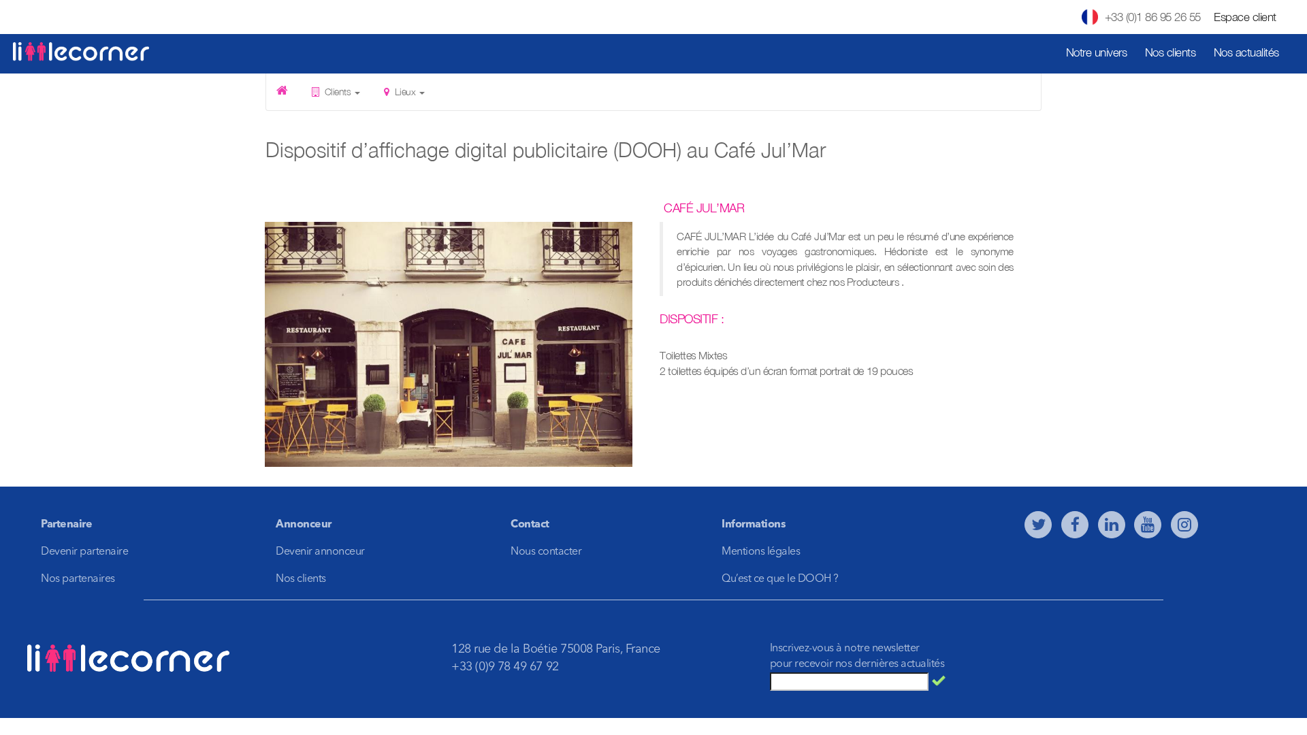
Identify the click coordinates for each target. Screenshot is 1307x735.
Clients (337, 91)
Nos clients (1170, 52)
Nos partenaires (78, 579)
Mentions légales (761, 551)
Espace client (1245, 17)
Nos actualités (1246, 52)
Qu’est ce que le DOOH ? (780, 579)
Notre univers (1096, 52)
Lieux (405, 91)
